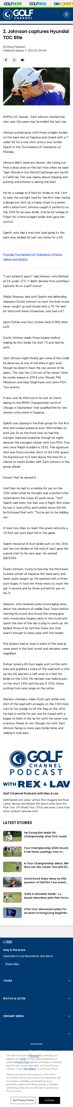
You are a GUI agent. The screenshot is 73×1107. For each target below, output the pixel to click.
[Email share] (22, 60)
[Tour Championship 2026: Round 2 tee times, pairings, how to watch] (12, 851)
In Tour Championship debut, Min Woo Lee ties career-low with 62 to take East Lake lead (46, 865)
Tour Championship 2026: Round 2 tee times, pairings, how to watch (46, 850)
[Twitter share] (14, 60)
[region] (36, 1079)
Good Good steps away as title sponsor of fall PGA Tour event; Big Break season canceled (45, 880)
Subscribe (12, 964)
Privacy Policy (22, 1062)
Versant (34, 1055)
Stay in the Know (14, 950)
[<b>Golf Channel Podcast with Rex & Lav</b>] (36, 769)
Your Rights (29, 1068)
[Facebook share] (6, 60)
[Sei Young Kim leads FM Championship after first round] (12, 836)
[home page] (18, 14)
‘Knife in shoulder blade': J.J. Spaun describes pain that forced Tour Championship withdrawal (47, 896)
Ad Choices (36, 1044)
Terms (22, 1059)
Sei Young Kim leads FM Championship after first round (45, 834)
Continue (49, 1100)
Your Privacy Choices (23, 1100)
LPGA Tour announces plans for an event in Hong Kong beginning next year (46, 911)
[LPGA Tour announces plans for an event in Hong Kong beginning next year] (12, 912)
